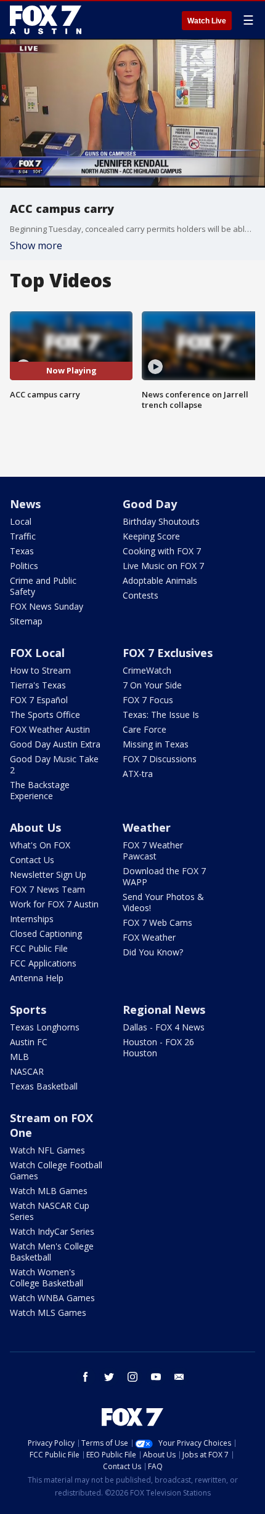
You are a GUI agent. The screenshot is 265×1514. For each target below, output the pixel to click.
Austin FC (28, 1042)
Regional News (164, 1009)
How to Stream (40, 670)
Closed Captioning (46, 933)
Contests (140, 595)
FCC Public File (39, 948)
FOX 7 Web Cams (157, 922)
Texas (22, 551)
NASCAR (27, 1071)
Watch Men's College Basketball (52, 1251)
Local (20, 521)
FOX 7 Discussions (160, 759)
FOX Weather (149, 937)
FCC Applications (43, 963)
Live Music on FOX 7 (163, 566)
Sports (28, 1009)
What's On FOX (40, 845)
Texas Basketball (44, 1086)
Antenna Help (36, 978)
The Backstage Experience (40, 790)
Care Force (144, 729)
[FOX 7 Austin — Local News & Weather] (45, 19)
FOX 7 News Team (47, 889)
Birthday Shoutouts (161, 521)
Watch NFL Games (47, 1150)
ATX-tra (138, 773)
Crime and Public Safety (43, 586)
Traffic (23, 536)
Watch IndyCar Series (52, 1231)
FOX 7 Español (39, 700)
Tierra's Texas (38, 685)
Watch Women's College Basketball (46, 1277)
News (25, 503)
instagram (132, 1377)
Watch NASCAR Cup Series (49, 1211)
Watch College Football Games (56, 1170)
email (179, 1377)
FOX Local (37, 652)
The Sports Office (45, 714)
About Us (35, 827)
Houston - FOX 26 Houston (158, 1047)
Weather (147, 827)
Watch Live (206, 21)
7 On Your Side (152, 685)
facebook (86, 1377)
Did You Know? (153, 952)
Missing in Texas (156, 744)
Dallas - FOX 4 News (164, 1027)
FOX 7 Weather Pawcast (153, 850)
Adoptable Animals (160, 580)
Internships (32, 919)
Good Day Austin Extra (55, 744)
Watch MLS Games (48, 1312)
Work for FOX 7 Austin (54, 904)
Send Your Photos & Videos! (163, 902)
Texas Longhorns (45, 1027)
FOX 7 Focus (148, 700)
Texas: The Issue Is (161, 714)
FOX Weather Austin (50, 729)
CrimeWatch (147, 670)
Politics (24, 566)
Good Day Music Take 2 (54, 764)
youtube (156, 1377)
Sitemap (26, 621)
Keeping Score (151, 536)
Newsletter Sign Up (48, 874)
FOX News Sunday (46, 606)
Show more (36, 245)
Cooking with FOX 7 (162, 551)
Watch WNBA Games (52, 1298)
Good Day (150, 503)
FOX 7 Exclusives (168, 652)
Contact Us (32, 860)
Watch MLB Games (49, 1191)
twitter (109, 1377)
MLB (19, 1056)
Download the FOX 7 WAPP (164, 876)
